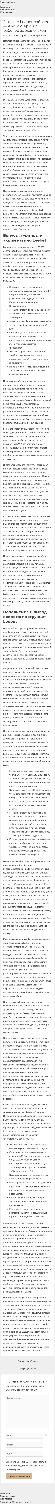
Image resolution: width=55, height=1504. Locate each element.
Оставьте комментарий (14, 35)
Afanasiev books (7, 2)
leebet (15, 1324)
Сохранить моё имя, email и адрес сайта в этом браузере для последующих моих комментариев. (26, 1466)
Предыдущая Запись (27, 1361)
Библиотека (7, 9)
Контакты (6, 12)
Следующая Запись (28, 1368)
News (30, 35)
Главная (5, 7)
